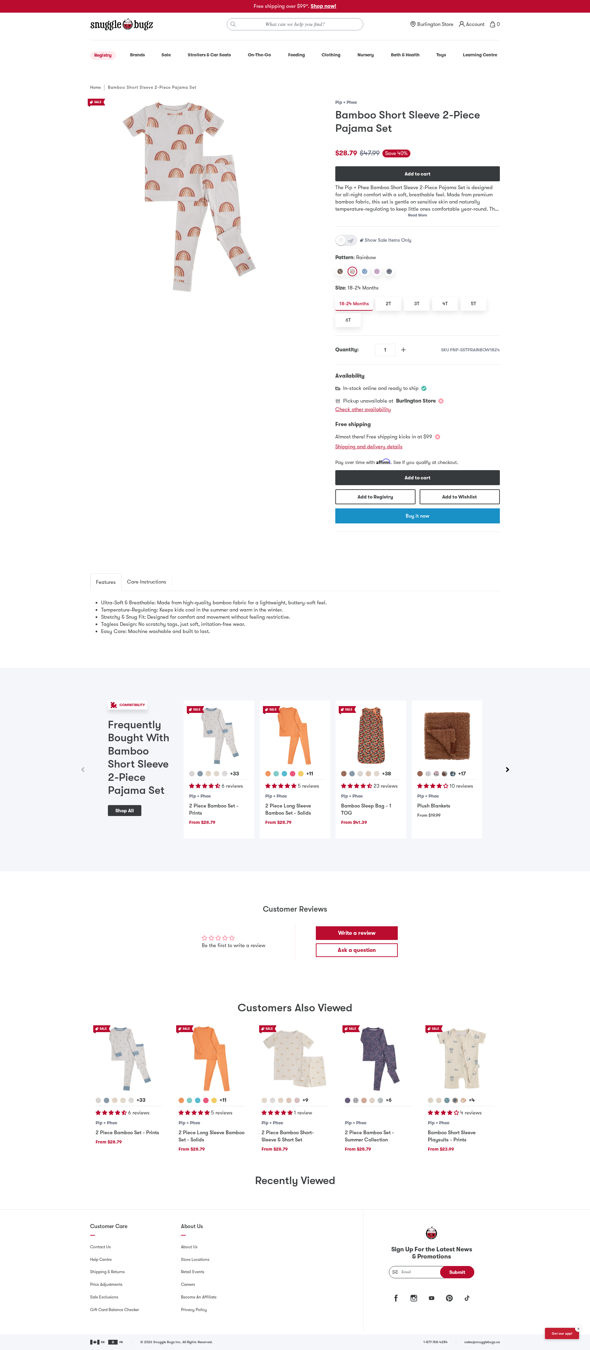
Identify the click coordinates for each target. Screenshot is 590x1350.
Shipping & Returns (107, 1271)
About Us (189, 1246)
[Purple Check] (377, 271)
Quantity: (347, 350)
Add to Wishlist (459, 497)
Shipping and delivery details (369, 447)
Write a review (357, 933)
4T (445, 303)
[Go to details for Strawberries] (368, 773)
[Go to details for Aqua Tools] (447, 1100)
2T (388, 303)
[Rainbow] (352, 271)
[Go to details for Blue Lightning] (200, 773)
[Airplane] (389, 271)
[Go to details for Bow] (436, 773)
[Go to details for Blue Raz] (284, 773)
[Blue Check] (364, 271)
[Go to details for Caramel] (420, 773)
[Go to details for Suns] (216, 773)
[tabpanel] (295, 617)
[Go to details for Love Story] (364, 1100)
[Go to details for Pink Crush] (292, 773)
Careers (188, 1284)
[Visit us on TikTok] (467, 1298)
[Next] (507, 769)
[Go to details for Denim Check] (452, 773)
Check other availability (363, 409)
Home (95, 87)
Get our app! (562, 1333)
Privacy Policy (194, 1309)
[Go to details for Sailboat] (208, 773)
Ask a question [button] (357, 950)
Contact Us (100, 1246)
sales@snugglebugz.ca (482, 1342)
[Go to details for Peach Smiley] (463, 1100)
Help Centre (101, 1259)
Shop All (124, 810)
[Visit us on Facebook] (396, 1298)
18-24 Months (354, 303)
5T (473, 303)
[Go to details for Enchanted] (347, 1100)
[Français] (116, 1342)
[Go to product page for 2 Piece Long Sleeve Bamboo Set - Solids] (295, 735)
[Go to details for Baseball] (430, 1100)
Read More (417, 215)
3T (416, 303)
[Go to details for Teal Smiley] (455, 1100)
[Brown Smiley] (340, 271)
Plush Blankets (433, 806)
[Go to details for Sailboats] (280, 1100)
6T (348, 320)
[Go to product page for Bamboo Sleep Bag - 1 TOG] (371, 735)
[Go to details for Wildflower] (192, 773)
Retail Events (192, 1271)
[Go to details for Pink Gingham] (297, 1100)
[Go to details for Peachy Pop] (268, 773)
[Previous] (82, 769)
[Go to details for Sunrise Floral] (438, 1100)
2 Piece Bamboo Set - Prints (127, 1132)
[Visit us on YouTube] (431, 1298)
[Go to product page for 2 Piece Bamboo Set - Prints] (219, 735)
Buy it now (417, 516)
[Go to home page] (121, 24)
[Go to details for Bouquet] (344, 773)
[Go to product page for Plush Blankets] (447, 735)
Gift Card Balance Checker (114, 1309)
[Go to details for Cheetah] (428, 773)
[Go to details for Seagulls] (224, 773)
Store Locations (195, 1259)
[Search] (233, 24)
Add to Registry (375, 497)
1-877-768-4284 (435, 1342)
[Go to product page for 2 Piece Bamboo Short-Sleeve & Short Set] (295, 1058)
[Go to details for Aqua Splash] (276, 773)
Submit (457, 1272)
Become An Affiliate (198, 1297)
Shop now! (323, 6)
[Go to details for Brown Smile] (444, 773)
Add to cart (418, 174)
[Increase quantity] (403, 349)
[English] (98, 1342)
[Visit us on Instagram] (413, 1298)
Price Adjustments (106, 1284)
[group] (295, 770)
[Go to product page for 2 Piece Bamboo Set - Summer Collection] (378, 1058)
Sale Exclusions (104, 1297)
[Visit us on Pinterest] (449, 1298)
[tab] (106, 582)
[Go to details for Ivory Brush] (372, 1100)
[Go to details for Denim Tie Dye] (356, 1100)
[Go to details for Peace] (380, 1100)
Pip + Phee (346, 102)
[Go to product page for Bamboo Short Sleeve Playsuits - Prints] (461, 1058)
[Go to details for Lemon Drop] (301, 773)
